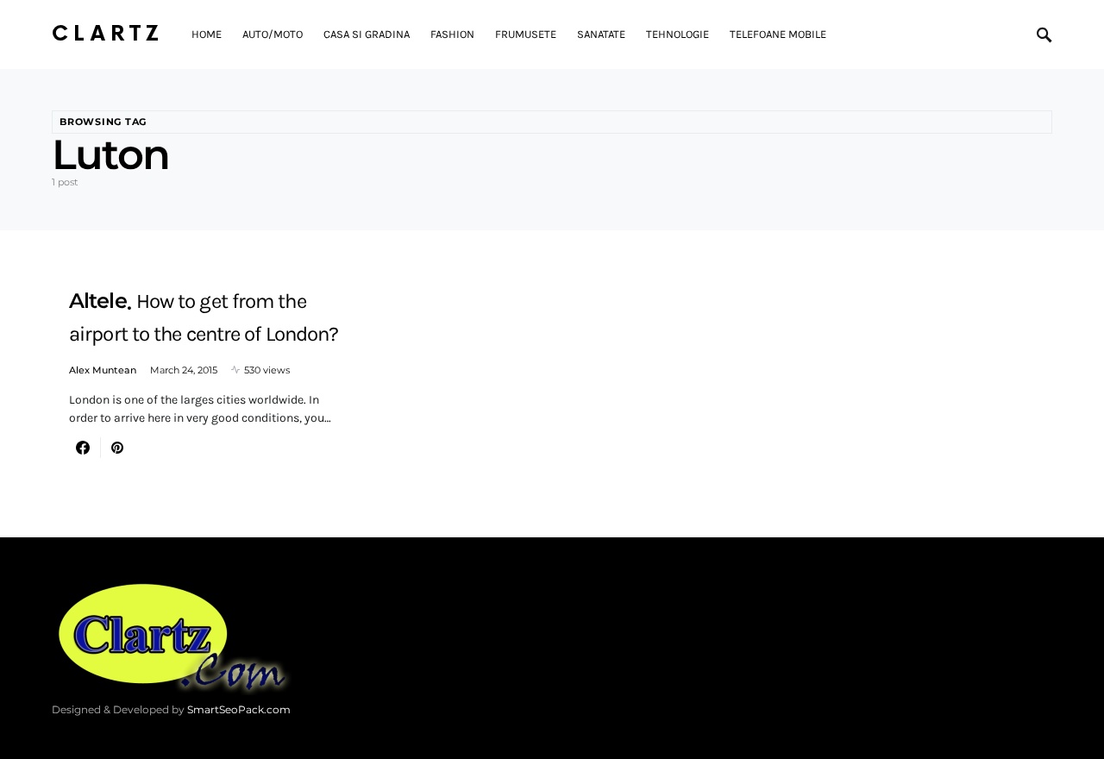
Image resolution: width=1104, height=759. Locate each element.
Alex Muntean (102, 370)
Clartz (108, 34)
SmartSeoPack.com (239, 709)
